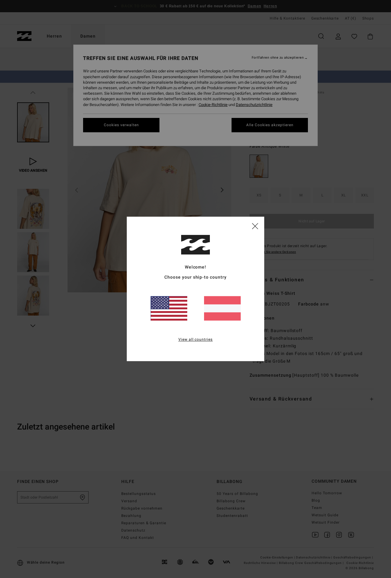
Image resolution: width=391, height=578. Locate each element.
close (255, 226)
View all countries (195, 339)
